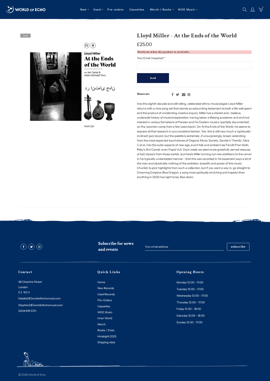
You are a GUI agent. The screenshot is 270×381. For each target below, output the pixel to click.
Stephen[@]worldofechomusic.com (40, 305)
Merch (101, 324)
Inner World (104, 318)
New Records (105, 288)
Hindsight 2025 (106, 336)
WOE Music (186, 9)
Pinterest (188, 94)
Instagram (39, 247)
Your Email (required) (151, 58)
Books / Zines (105, 330)
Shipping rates (106, 342)
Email (183, 94)
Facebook (172, 94)
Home (101, 282)
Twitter (177, 94)
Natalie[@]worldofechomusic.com (39, 298)
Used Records (106, 294)
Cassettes (103, 306)
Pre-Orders (104, 300)
